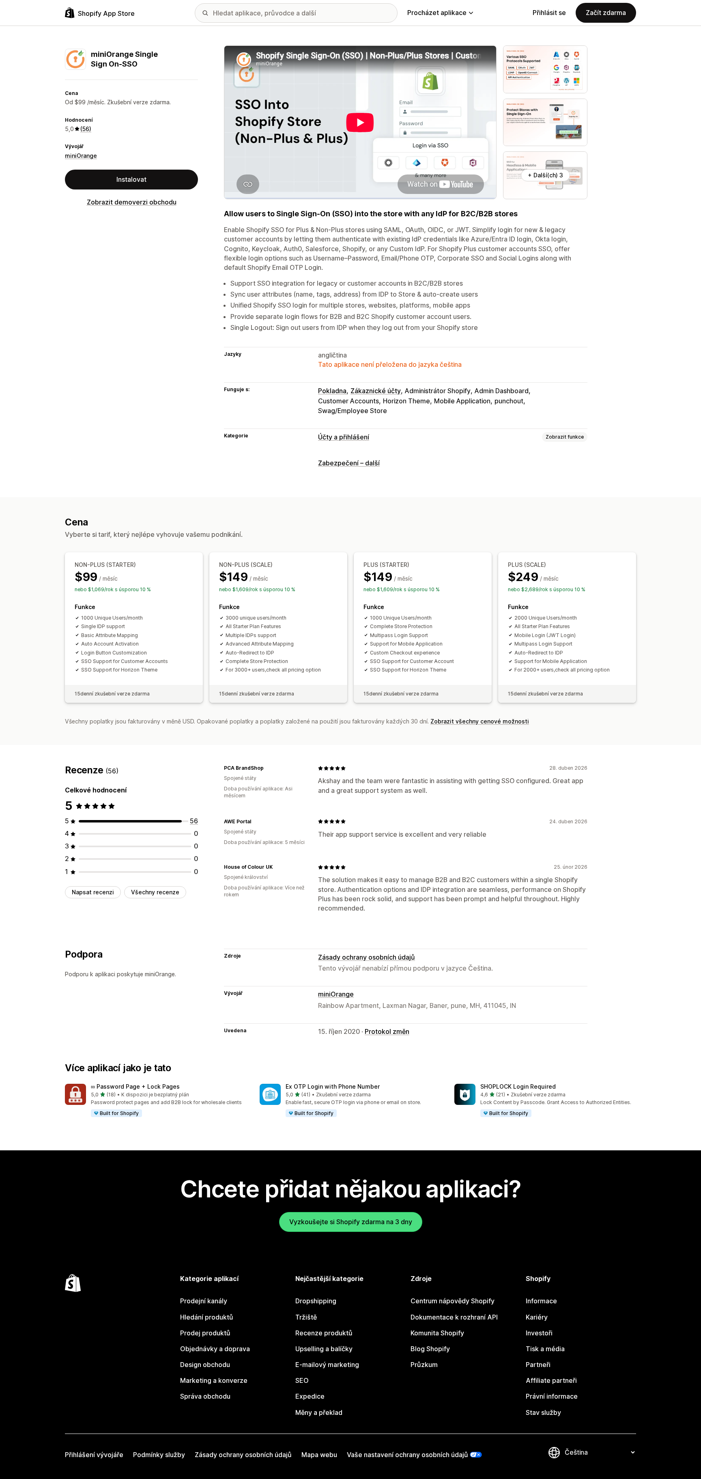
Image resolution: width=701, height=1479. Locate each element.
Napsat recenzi (93, 892)
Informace (541, 1301)
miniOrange (81, 155)
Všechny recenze (155, 892)
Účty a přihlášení (343, 437)
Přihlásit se (549, 13)
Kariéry (537, 1317)
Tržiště (306, 1317)
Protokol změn (387, 1031)
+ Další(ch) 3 (545, 175)
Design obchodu (205, 1365)
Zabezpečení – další (349, 463)
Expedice (310, 1396)
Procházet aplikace (437, 13)
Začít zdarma (606, 13)
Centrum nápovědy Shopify (453, 1301)
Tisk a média (545, 1349)
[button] (156, 1101)
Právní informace (552, 1396)
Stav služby (543, 1412)
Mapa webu (319, 1455)
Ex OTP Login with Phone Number (333, 1086)
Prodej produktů (205, 1333)
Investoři (539, 1333)
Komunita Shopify (437, 1333)
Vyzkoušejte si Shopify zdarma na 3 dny (350, 1222)
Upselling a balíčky (324, 1349)
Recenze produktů (324, 1333)
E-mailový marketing (327, 1365)
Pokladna (332, 391)
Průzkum (424, 1365)
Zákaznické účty (375, 391)
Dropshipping (315, 1301)
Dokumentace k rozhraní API (454, 1317)
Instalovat (131, 179)
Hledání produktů (206, 1317)
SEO (302, 1380)
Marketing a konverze (213, 1380)
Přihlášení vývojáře (94, 1455)
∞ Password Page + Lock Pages (135, 1086)
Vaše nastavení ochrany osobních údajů (407, 1455)
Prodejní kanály (203, 1301)
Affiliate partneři (551, 1380)
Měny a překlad (318, 1412)
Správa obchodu (205, 1396)
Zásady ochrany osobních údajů (366, 957)
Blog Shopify (430, 1349)
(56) (85, 128)
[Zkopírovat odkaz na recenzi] (268, 768)
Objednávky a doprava (215, 1349)
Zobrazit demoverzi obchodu (131, 202)
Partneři (538, 1365)
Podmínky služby (159, 1455)
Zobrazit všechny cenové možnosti (479, 721)
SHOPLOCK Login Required (518, 1086)
